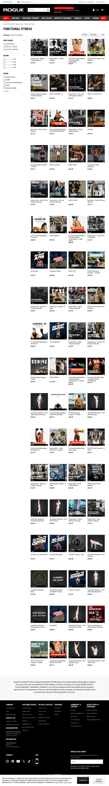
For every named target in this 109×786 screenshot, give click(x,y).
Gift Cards (82, 2)
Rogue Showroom (11, 714)
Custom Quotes (26, 708)
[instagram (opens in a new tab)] (7, 761)
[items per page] (84, 34)
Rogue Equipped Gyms (77, 713)
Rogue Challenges (92, 713)
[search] (39, 10)
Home (5, 24)
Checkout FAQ (26, 711)
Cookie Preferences (43, 724)
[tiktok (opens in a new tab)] (29, 761)
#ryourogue (74, 716)
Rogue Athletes (91, 716)
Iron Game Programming (15, 24)
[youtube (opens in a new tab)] (18, 761)
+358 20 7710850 (11, 721)
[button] (48, 10)
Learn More (67, 782)
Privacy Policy (42, 708)
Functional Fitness (29, 24)
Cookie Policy (42, 721)
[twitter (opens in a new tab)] (23, 761)
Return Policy (85, 768)
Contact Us (91, 2)
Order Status (100, 2)
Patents (40, 714)
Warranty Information (44, 717)
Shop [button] (6, 18)
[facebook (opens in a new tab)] (12, 761)
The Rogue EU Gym (76, 726)
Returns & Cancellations (29, 717)
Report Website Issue (28, 727)
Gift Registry (57, 711)
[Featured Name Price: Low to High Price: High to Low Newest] (97, 34)
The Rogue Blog (75, 719)
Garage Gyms (74, 723)
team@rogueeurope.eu (12, 724)
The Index (73, 710)
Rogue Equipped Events (93, 719)
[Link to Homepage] (13, 10)
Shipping (24, 721)
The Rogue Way (10, 708)
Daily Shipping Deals (63, 8)
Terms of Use (42, 711)
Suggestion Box (26, 724)
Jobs (7, 711)
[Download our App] (37, 761)
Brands (56, 714)
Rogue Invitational (92, 710)
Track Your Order (27, 714)
